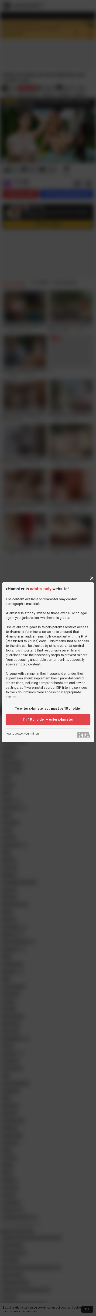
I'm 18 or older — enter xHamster (48, 719)
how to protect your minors (23, 733)
